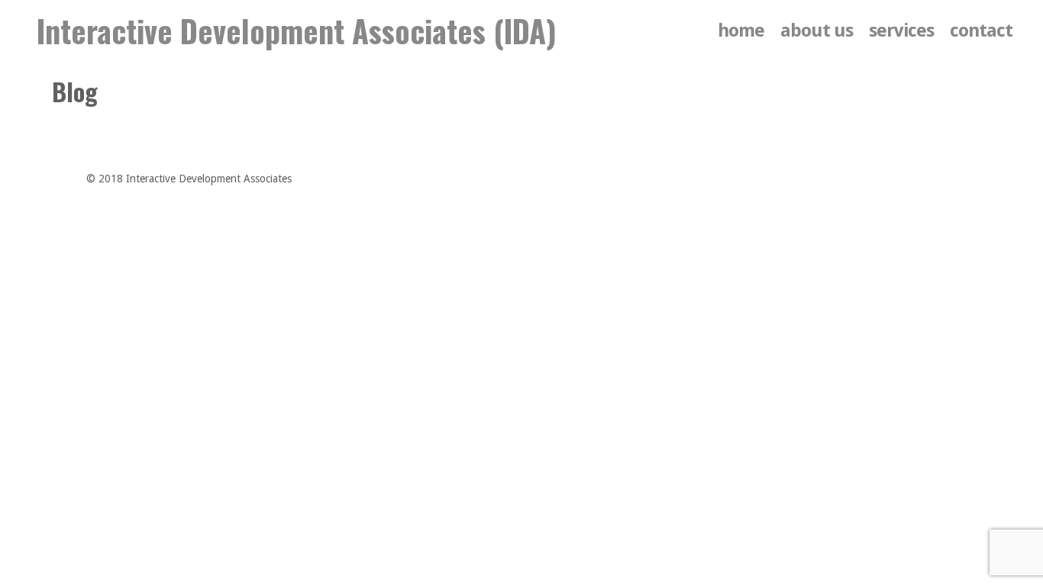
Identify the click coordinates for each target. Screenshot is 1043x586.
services (901, 30)
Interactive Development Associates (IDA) (297, 30)
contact (981, 30)
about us (816, 30)
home (741, 30)
